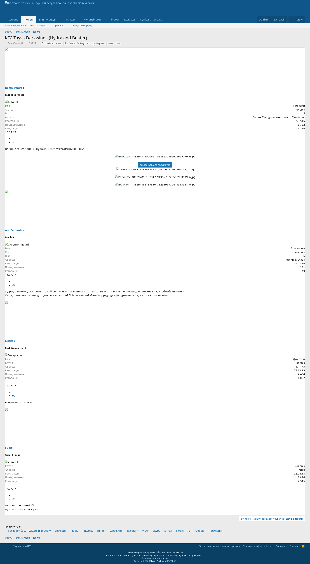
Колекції (129, 19)
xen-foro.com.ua (160, 558)
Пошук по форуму (81, 25)
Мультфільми (92, 19)
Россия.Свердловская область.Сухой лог (278, 117)
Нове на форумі (38, 25)
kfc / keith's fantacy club (77, 43)
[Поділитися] (13, 138)
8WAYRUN (171, 561)
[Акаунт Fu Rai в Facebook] (9, 485)
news (110, 43)
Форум (29, 19)
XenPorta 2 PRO (141, 561)
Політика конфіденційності (258, 546)
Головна (13, 19)
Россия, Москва (295, 259)
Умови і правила (231, 546)
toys (118, 43)
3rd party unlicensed (52, 43)
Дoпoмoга (281, 546)
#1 (14, 142)
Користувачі (59, 25)
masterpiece (98, 43)
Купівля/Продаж (151, 19)
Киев (302, 469)
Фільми (114, 19)
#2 (14, 285)
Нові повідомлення (16, 25)
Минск (300, 366)
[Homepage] (6, 381)
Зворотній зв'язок (209, 546)
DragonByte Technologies (184, 555)
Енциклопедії (47, 19)
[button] (59, 19)
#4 (14, 499)
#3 (14, 395)
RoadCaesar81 (15, 43)
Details (200, 555)
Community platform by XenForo (155, 552)
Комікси (69, 19)
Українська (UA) (22, 546)
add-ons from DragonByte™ (147, 555)
